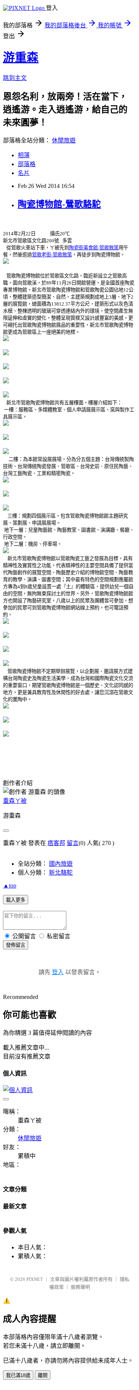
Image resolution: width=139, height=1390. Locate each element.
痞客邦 (56, 843)
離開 (42, 1375)
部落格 (27, 164)
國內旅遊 (61, 864)
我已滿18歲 (18, 1375)
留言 (73, 843)
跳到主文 (15, 78)
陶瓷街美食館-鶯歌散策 (94, 247)
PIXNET (34, 1279)
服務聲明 (80, 1287)
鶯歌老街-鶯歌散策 (52, 255)
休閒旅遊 (64, 140)
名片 (24, 173)
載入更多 (15, 900)
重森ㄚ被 (15, 801)
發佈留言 (15, 945)
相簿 (24, 155)
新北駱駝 (61, 872)
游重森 (21, 57)
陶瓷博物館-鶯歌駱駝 (59, 204)
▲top (9, 885)
